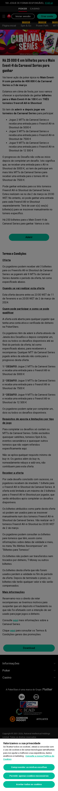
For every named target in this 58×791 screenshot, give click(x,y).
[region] (29, 765)
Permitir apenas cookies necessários (29, 776)
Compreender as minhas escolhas (29, 767)
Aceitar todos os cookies (29, 784)
